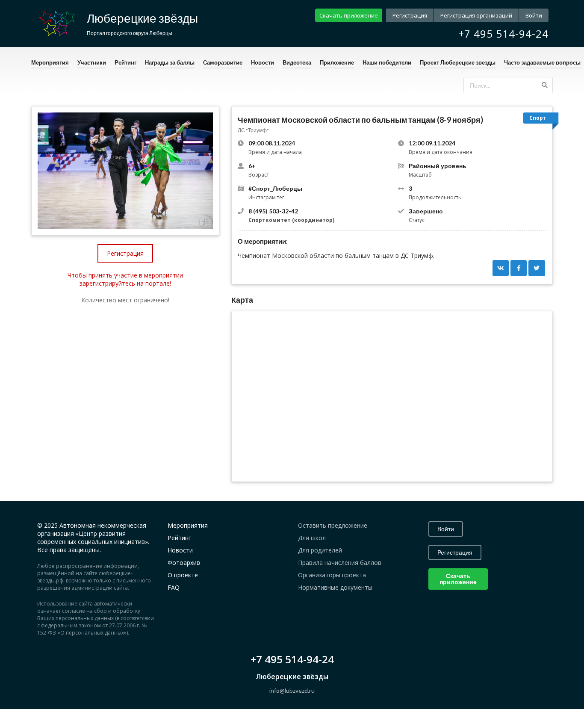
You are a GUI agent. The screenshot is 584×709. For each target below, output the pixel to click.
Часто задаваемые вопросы (542, 62)
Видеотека (297, 62)
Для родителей (320, 550)
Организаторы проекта (332, 575)
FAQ (174, 587)
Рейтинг (125, 62)
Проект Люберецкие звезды (458, 62)
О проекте (183, 575)
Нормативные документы (335, 587)
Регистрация (409, 15)
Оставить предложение (332, 525)
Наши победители (387, 62)
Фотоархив (184, 562)
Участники (91, 62)
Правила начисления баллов (339, 562)
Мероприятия (50, 62)
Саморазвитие (222, 62)
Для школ (312, 538)
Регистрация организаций (476, 15)
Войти (533, 15)
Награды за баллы (170, 62)
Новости (262, 62)
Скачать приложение (348, 15)
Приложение (337, 62)
